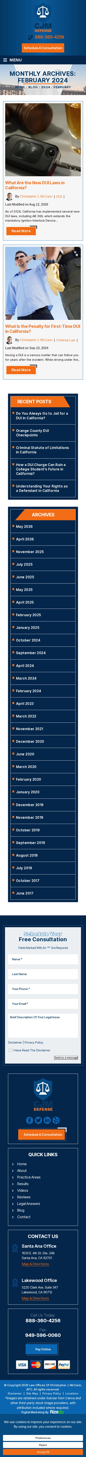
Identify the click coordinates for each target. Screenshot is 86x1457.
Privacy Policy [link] (51, 1393)
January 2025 (27, 628)
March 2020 (26, 767)
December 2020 (30, 742)
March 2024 (26, 678)
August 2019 (27, 855)
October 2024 (28, 640)
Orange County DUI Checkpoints (32, 433)
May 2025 (24, 590)
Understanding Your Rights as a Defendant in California (42, 488)
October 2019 (28, 830)
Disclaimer (15, 1042)
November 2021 (29, 729)
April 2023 (25, 704)
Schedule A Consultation (43, 1135)
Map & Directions (35, 1264)
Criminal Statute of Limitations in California (42, 450)
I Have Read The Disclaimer (31, 1050)
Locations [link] (71, 1393)
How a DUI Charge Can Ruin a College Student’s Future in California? (41, 469)
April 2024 (25, 666)
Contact (23, 1217)
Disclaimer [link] (15, 1393)
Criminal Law (65, 340)
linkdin (47, 1120)
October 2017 (27, 881)
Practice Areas (29, 1177)
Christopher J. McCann (36, 196)
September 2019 (30, 843)
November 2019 (29, 818)
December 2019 (30, 805)
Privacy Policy (34, 1042)
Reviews (24, 1197)
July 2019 (24, 868)
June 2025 (25, 577)
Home (22, 1164)
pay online (43, 1349)
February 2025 (28, 615)
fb (29, 1120)
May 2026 (24, 527)
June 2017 (24, 893)
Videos (22, 1190)
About (22, 1170)
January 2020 (27, 792)
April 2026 (25, 539)
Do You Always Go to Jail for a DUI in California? (42, 415)
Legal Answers (28, 1204)
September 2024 (31, 653)
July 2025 (24, 564)
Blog (20, 1210)
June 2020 (25, 754)
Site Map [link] (32, 1393)
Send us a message (66, 1057)
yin (56, 1120)
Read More (21, 231)
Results (23, 1184)
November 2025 (30, 552)
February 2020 (28, 779)
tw (38, 1120)
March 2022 (26, 716)
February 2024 (28, 691)
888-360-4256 (49, 37)
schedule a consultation (43, 48)
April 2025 (25, 602)
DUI (59, 196)
